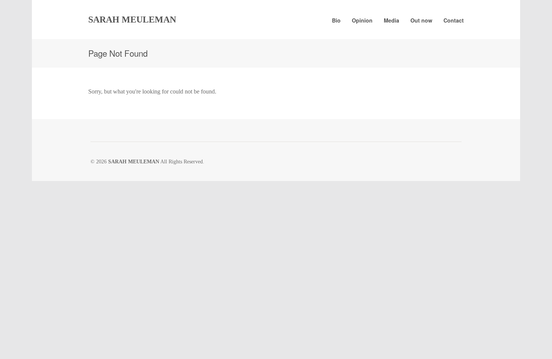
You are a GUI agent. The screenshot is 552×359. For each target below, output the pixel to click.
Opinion (362, 20)
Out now (421, 20)
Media (391, 20)
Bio (336, 20)
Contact (453, 20)
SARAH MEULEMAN (132, 19)
